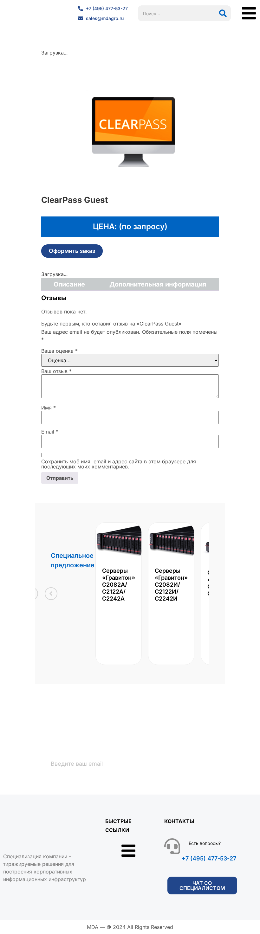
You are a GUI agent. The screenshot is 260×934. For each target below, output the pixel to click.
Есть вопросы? (205, 843)
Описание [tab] (69, 284)
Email (49, 431)
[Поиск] (223, 13)
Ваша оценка (59, 350)
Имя (48, 407)
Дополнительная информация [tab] (157, 284)
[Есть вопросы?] (172, 846)
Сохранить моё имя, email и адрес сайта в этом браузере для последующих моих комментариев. (118, 464)
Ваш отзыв (56, 371)
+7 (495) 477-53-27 (209, 858)
